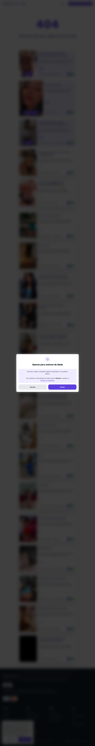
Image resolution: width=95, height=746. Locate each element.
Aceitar (62, 387)
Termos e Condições (47, 380)
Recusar (32, 387)
